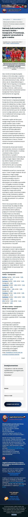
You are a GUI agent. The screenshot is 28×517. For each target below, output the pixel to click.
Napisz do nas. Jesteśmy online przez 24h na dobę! (14, 498)
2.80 (11, 283)
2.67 (14, 277)
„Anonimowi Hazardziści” (16, 482)
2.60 (15, 285)
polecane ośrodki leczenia (16, 448)
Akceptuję (14, 514)
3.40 (22, 281)
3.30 (23, 293)
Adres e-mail (8, 395)
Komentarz (8, 375)
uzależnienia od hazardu (14, 447)
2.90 (11, 303)
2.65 (15, 281)
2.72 (11, 279)
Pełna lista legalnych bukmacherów (14, 474)
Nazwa (6, 388)
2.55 (12, 301)
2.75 (11, 295)
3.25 (22, 277)
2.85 (11, 299)
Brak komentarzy (15, 43)
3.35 (21, 289)
